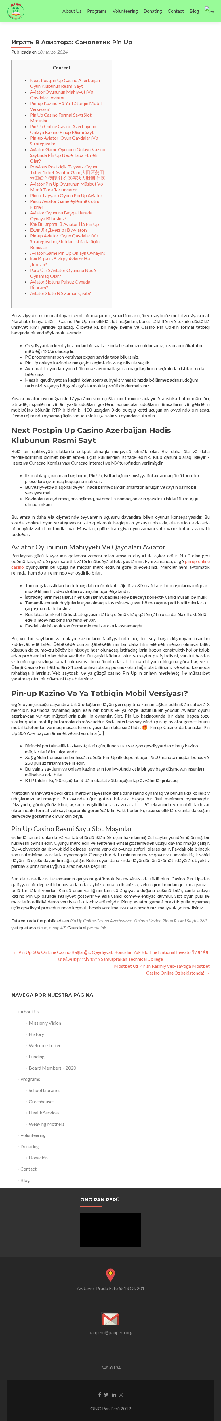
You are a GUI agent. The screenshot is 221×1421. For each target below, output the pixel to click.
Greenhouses (41, 1101)
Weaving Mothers (46, 1124)
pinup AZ (57, 927)
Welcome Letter (45, 1045)
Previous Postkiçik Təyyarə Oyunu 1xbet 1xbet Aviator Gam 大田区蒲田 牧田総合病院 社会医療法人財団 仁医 (67, 172)
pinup (42, 927)
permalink (96, 927)
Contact (176, 11)
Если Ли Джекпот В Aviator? (59, 230)
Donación (38, 1157)
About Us (71, 11)
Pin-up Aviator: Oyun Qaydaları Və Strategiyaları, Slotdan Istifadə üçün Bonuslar (65, 241)
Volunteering (125, 11)
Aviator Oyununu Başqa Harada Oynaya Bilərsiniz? (61, 215)
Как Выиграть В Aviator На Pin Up (64, 224)
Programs (97, 11)
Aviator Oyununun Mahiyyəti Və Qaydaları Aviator (61, 94)
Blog (194, 11)
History (36, 1034)
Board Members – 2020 (52, 1067)
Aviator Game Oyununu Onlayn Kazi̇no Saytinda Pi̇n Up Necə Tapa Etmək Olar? (67, 155)
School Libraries (44, 1090)
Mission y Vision (45, 1023)
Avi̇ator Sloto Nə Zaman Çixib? (60, 293)
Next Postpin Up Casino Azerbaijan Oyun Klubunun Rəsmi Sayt (65, 83)
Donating (153, 11)
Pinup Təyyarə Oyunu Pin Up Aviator (66, 195)
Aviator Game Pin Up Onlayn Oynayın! (67, 253)
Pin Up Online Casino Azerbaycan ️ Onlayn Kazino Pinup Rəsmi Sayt (63, 129)
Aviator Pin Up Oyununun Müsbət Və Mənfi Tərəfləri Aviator (66, 186)
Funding (37, 1056)
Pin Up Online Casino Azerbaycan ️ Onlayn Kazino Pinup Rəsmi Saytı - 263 (138, 920)
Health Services (44, 1112)
